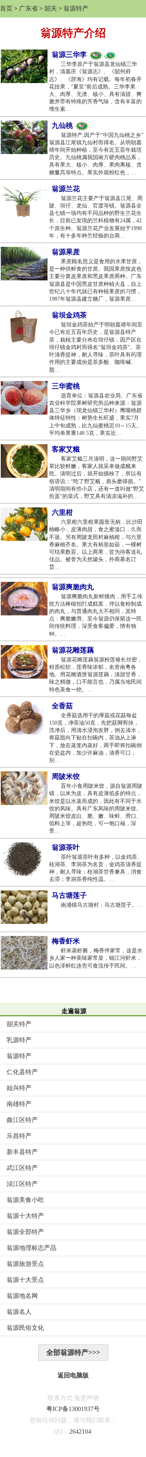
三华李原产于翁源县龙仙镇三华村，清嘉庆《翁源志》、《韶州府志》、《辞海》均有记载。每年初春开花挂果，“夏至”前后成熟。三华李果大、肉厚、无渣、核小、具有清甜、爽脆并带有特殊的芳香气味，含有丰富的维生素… (95, 86)
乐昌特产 (19, 1136)
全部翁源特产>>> (73, 1352)
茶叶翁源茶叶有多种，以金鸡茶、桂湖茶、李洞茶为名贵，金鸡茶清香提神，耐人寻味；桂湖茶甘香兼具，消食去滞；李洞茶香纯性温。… (95, 868)
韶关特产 (19, 1024)
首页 (6, 8)
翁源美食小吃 (25, 1199)
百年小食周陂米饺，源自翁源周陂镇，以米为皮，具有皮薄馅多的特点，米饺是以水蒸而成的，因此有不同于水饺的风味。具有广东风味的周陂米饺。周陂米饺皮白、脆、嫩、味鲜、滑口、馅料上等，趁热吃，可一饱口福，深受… (95, 808)
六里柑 (62, 512)
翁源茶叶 (66, 847)
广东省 (28, 8)
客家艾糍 (66, 449)
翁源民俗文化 (25, 1327)
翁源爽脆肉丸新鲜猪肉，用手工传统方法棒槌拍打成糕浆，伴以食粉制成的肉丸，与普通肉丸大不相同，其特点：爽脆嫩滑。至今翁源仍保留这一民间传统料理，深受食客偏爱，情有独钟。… (95, 615)
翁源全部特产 (25, 1231)
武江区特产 (22, 1168)
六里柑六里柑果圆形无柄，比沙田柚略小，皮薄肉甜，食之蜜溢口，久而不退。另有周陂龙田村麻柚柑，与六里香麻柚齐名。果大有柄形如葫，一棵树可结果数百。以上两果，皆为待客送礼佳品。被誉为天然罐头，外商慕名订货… (95, 544)
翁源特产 (75, 8)
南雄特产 (19, 1104)
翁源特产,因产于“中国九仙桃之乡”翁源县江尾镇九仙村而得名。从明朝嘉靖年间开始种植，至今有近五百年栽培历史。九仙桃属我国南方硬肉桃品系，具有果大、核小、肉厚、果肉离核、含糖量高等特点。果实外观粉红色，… (96, 153)
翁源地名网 (22, 1295)
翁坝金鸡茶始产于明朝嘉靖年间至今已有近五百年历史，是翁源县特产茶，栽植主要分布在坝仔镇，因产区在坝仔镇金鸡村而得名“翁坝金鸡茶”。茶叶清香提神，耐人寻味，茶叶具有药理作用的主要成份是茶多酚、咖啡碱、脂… (95, 347)
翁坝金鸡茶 (69, 315)
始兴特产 (19, 1088)
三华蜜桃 (66, 386)
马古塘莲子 (69, 895)
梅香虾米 (66, 941)
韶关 (50, 8)
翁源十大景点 (25, 1279)
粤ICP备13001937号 (73, 1409)
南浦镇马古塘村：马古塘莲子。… (96, 905)
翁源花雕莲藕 (73, 650)
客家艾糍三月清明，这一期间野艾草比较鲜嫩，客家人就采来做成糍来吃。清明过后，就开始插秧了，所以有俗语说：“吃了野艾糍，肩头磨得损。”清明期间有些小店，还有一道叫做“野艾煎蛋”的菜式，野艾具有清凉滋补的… (96, 477)
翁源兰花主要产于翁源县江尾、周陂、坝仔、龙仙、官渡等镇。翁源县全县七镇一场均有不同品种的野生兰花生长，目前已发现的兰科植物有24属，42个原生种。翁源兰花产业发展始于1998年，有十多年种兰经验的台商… (95, 217)
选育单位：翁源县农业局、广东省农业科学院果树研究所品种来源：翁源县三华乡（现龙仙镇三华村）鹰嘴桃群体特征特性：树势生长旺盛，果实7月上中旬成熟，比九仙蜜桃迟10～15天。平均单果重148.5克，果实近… (95, 414)
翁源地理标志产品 (31, 1247)
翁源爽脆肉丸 (73, 587)
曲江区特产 (22, 1120)
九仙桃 (63, 125)
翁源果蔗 (66, 252)
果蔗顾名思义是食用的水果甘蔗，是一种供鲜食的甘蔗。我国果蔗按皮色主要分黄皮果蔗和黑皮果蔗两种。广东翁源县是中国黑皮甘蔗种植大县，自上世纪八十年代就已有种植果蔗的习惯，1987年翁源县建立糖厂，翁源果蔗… (95, 280)
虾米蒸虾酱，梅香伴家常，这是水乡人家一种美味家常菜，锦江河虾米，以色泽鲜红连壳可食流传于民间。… (95, 958)
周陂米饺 (66, 776)
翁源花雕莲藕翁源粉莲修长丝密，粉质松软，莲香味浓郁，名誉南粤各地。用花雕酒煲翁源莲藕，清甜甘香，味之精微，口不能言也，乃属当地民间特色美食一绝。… (95, 675)
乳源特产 (19, 1040)
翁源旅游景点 (25, 1263)
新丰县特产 (22, 1152)
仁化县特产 (22, 1072)
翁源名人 (19, 1311)
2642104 (80, 1431)
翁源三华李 (70, 54)
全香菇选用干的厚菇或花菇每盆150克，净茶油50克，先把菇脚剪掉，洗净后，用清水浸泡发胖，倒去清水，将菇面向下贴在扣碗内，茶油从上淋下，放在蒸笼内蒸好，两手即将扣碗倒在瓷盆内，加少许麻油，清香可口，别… (95, 738)
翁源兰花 (66, 189)
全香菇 (62, 706)
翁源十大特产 (25, 1215)
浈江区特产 (22, 1183)
